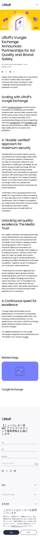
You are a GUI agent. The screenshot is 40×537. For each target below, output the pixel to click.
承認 (11, 532)
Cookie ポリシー (16, 526)
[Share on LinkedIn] (10, 72)
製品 (3, 485)
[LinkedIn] (3, 471)
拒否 (28, 532)
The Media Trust (30, 122)
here (26, 337)
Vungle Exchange (15, 107)
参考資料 (5, 504)
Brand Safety (7, 67)
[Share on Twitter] (6, 71)
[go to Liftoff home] (6, 4)
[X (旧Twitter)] (7, 471)
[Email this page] (2, 72)
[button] (37, 4)
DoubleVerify (15, 122)
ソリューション (8, 494)
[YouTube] (15, 471)
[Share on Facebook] (14, 72)
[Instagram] (11, 471)
